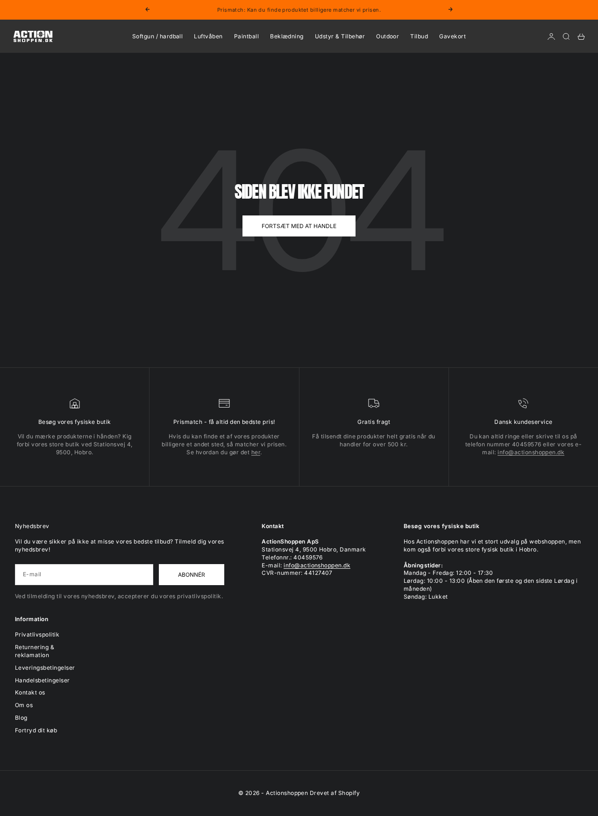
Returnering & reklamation (34, 651)
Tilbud (419, 36)
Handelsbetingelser (42, 680)
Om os (24, 705)
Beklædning (287, 36)
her (255, 452)
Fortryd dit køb (36, 730)
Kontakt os (30, 692)
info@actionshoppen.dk (531, 452)
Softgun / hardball (157, 36)
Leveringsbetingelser (45, 667)
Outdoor (387, 36)
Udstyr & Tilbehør (340, 36)
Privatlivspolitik (37, 634)
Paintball (246, 36)
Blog (21, 717)
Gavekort (452, 36)
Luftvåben (208, 36)
